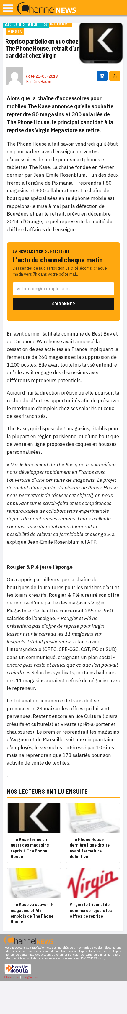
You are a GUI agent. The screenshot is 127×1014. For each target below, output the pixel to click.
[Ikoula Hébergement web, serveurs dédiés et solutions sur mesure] (17, 973)
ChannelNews (46, 8)
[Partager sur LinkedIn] (102, 76)
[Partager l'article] (114, 76)
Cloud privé (11, 977)
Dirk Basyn (42, 81)
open (8, 8)
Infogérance (30, 977)
